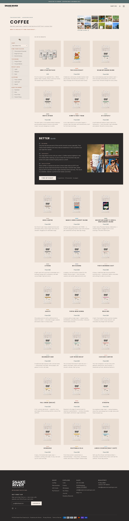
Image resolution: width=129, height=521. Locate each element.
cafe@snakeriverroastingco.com (85, 490)
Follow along (82, 30)
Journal (65, 493)
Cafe (64, 482)
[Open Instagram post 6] (102, 19)
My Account (55, 490)
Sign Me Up (36, 503)
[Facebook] (15, 508)
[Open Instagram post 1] (102, 26)
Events (65, 485)
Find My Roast (47, 178)
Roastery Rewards (68, 496)
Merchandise (56, 485)
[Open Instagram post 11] (95, 26)
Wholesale (66, 488)
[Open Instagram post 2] (80, 26)
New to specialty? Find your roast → (23, 29)
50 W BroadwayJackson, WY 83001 (81, 486)
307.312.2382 (80, 482)
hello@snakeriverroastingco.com (107, 487)
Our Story (65, 490)
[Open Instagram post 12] (95, 19)
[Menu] (124, 6)
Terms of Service (57, 517)
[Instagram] (12, 508)
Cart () (113, 6)
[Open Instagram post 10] (88, 19)
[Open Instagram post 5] (109, 26)
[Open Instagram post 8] (80, 19)
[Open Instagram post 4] (109, 19)
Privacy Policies (47, 517)
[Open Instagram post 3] (116, 19)
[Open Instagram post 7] (88, 26)
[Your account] (120, 6)
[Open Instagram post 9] (116, 26)
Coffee (54, 482)
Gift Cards (55, 488)
